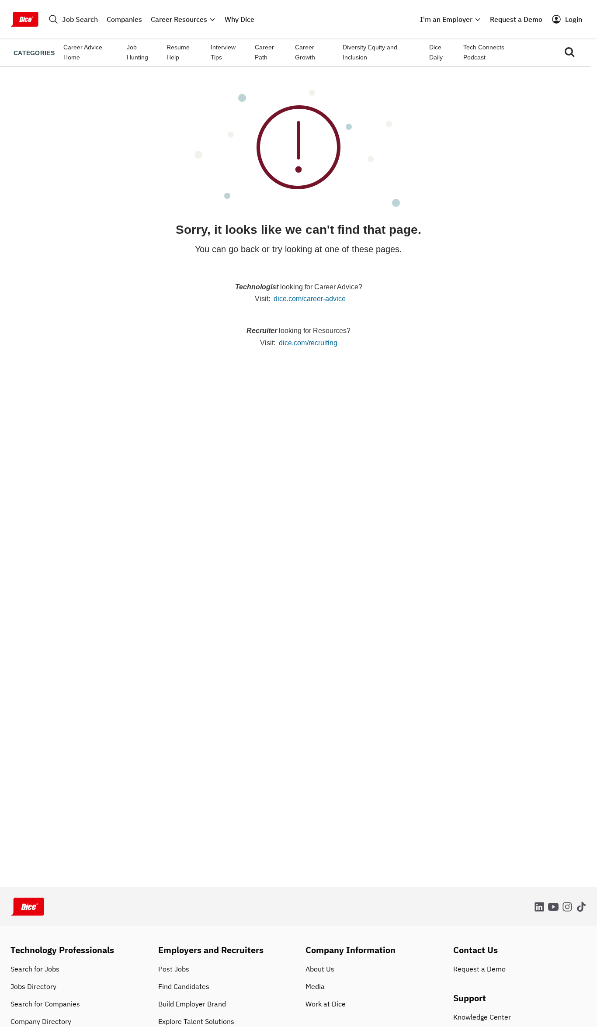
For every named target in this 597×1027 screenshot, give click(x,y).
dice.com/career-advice (310, 298)
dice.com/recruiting (308, 343)
